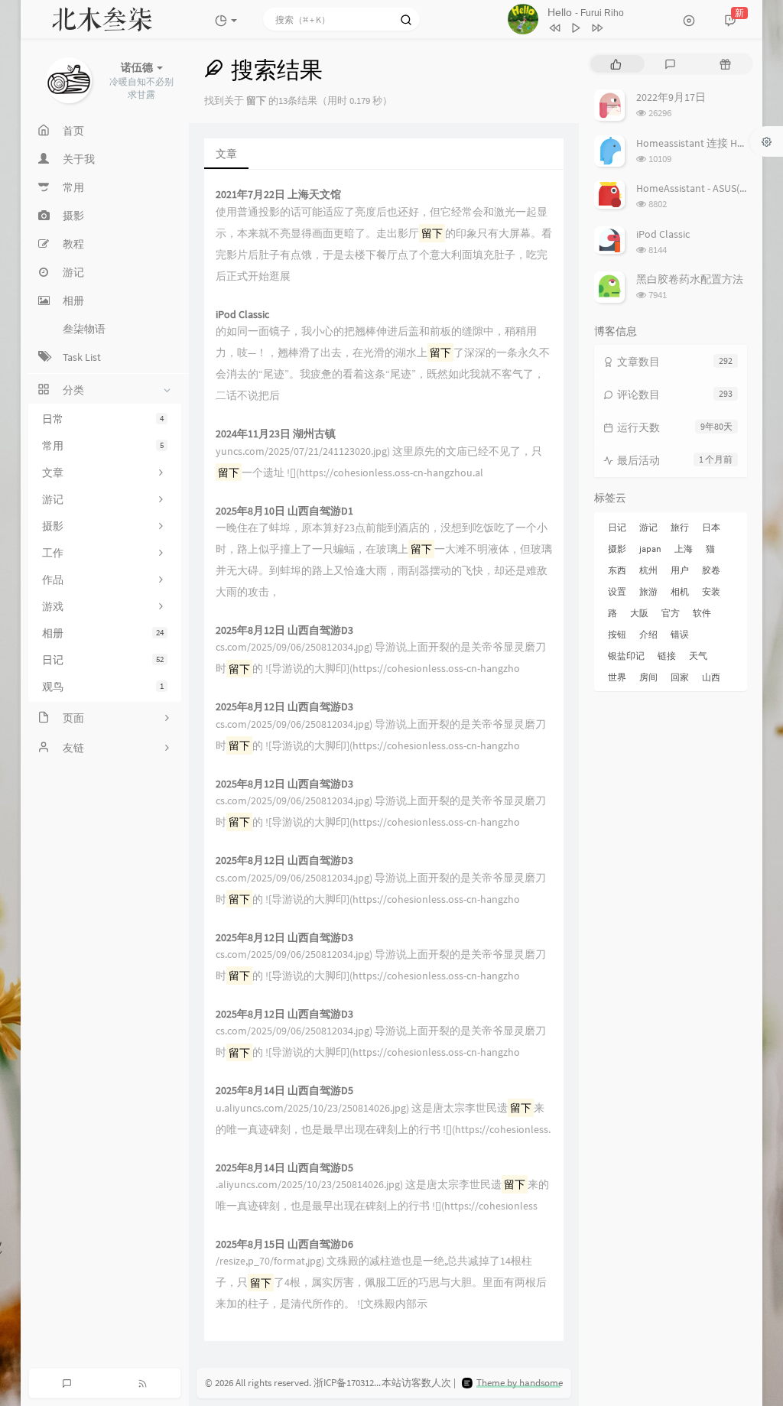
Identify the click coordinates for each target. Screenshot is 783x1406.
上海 (683, 548)
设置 (617, 591)
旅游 (648, 591)
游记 (648, 527)
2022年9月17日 (671, 97)
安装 (711, 591)
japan (650, 548)
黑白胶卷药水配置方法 (689, 279)
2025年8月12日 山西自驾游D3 (284, 630)
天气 (698, 655)
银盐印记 (626, 655)
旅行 (680, 527)
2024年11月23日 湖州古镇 (276, 434)
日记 (103, 660)
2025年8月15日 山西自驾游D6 (284, 1244)
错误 (680, 634)
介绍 (648, 634)
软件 (702, 613)
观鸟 (103, 686)
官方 (670, 613)
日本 (711, 527)
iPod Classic (242, 314)
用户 (680, 570)
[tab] (616, 64)
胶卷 (711, 570)
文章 (226, 154)
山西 (711, 677)
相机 (680, 591)
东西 (617, 570)
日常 (103, 419)
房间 (648, 677)
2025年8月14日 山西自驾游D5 (284, 1090)
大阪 (639, 613)
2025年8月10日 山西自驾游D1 (284, 511)
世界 (617, 677)
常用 (103, 446)
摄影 (617, 548)
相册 (103, 633)
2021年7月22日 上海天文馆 (278, 194)
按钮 (617, 634)
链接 (667, 655)
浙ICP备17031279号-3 (357, 1382)
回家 (680, 677)
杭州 (648, 570)
